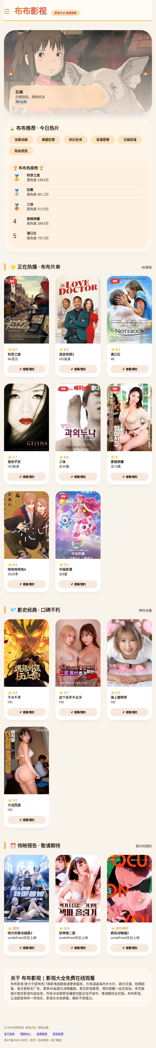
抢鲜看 (20, 101)
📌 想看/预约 (26, 369)
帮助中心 (25, 1034)
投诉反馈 (58, 1034)
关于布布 (9, 1034)
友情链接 (42, 1034)
